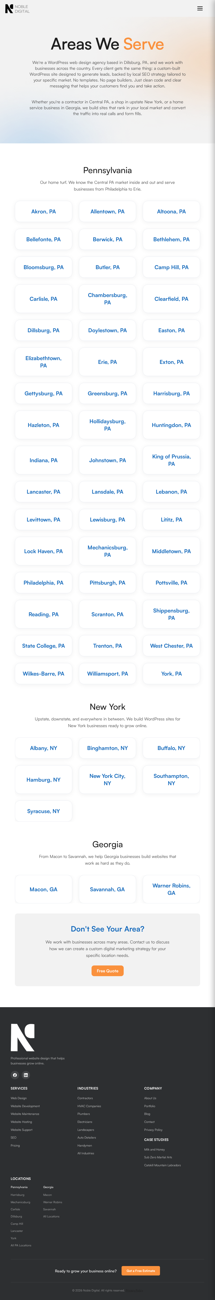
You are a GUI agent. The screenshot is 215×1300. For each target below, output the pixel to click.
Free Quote (107, 970)
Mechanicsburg (20, 1202)
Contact (149, 1122)
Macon (47, 1194)
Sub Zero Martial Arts (158, 1157)
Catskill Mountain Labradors (162, 1165)
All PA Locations (21, 1245)
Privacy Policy (153, 1129)
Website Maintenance (25, 1114)
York (13, 1238)
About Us (150, 1098)
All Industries (85, 1153)
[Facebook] (15, 1075)
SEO (13, 1137)
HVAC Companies (89, 1106)
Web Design (19, 1098)
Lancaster (17, 1231)
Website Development (25, 1106)
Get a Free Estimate (141, 1271)
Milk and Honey (154, 1149)
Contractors (85, 1098)
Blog (147, 1114)
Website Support (21, 1129)
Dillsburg (16, 1216)
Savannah (49, 1209)
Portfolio (149, 1106)
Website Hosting (21, 1122)
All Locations (51, 1216)
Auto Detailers (86, 1137)
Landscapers (85, 1129)
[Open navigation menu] (200, 8)
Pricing (15, 1145)
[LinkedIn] (26, 1075)
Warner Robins (52, 1202)
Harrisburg (17, 1194)
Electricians (84, 1122)
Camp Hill (17, 1223)
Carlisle (15, 1209)
